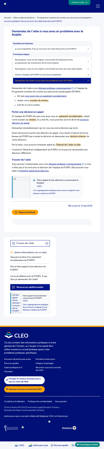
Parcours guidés (11, 363)
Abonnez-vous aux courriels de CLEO (25, 389)
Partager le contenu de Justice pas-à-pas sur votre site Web (25, 380)
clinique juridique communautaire (54, 88)
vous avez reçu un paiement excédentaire (45, 96)
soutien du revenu (39, 100)
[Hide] (86, 2)
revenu (32, 120)
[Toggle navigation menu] (97, 6)
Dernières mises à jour (45, 359)
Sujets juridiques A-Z (13, 368)
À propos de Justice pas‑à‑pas (17, 359)
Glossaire (8, 372)
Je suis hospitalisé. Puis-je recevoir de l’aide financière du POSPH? (33, 21)
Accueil (7, 18)
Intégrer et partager (45, 363)
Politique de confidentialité (40, 402)
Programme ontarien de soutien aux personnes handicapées (64, 18)
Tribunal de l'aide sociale (68, 145)
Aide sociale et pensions (24, 18)
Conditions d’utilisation (14, 402)
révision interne (78, 136)
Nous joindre (61, 402)
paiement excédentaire (70, 116)
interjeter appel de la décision (34, 171)
